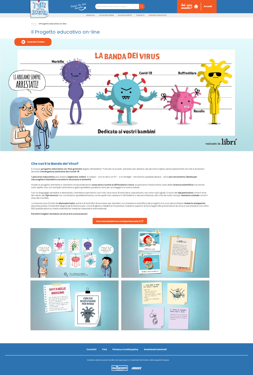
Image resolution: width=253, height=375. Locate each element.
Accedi (208, 6)
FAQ (104, 349)
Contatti (91, 349)
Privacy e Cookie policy (125, 349)
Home (34, 23)
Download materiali (155, 349)
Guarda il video (36, 41)
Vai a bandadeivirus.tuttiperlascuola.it (118, 221)
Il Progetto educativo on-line (52, 23)
